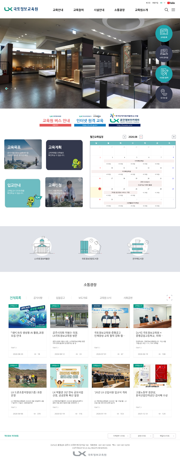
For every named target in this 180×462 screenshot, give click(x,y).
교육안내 (58, 9)
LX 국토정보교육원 (21, 10)
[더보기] (169, 296)
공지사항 (37, 298)
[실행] (174, 136)
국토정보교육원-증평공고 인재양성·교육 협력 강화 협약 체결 (109, 335)
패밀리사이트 (161, 435)
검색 (166, 10)
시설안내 (99, 9)
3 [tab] (12, 88)
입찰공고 (60, 298)
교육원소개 (141, 9)
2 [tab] (9, 88)
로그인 (148, 3)
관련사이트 (138, 435)
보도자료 (82, 298)
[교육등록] (164, 26)
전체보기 (173, 10)
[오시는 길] (164, 86)
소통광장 (119, 9)
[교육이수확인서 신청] (164, 46)
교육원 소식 (105, 298)
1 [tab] (6, 88)
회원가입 (155, 3)
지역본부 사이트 (116, 435)
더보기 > (14, 348)
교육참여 (78, 9)
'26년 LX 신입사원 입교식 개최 (110, 392)
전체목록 (15, 297)
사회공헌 (128, 298)
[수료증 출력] (164, 66)
